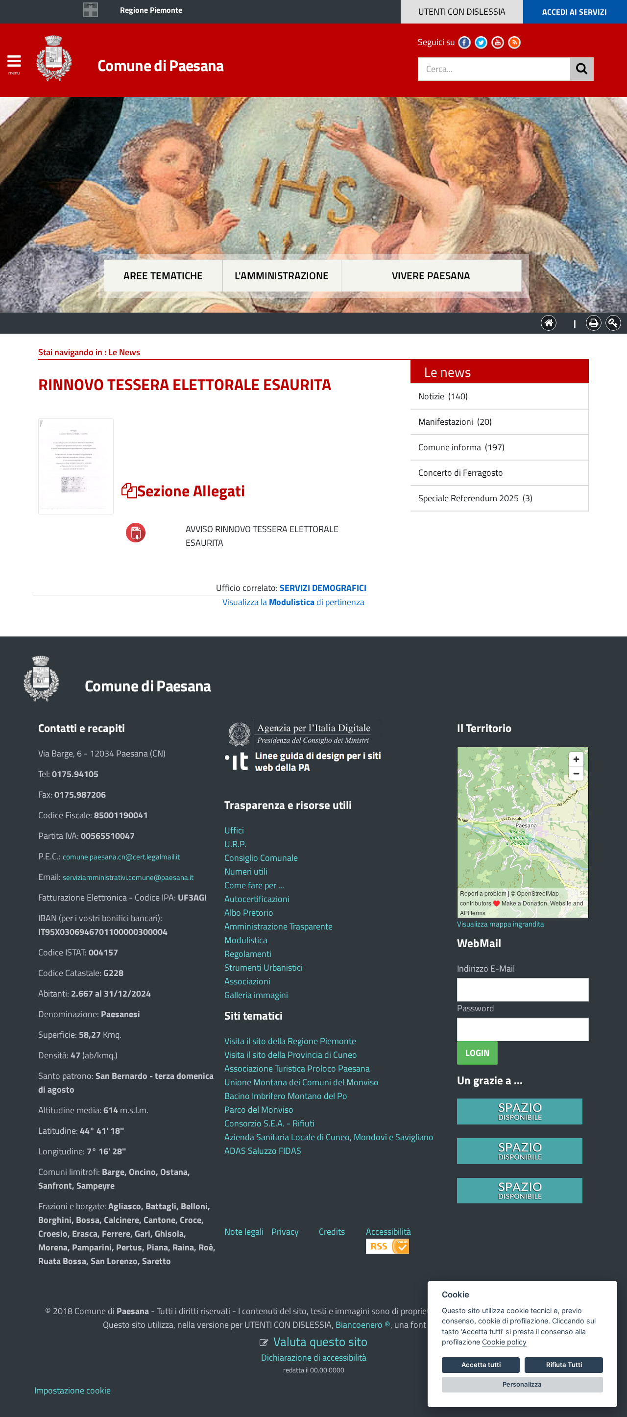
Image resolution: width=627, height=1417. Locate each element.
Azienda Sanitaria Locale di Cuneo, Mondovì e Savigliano (329, 1137)
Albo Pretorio (248, 912)
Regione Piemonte (151, 10)
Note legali (244, 1231)
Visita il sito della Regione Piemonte (290, 1041)
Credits (332, 1231)
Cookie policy (504, 1342)
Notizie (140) (442, 396)
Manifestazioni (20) (454, 421)
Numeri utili (245, 871)
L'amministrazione (282, 275)
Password (475, 1008)
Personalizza (522, 1384)
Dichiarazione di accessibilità (313, 1357)
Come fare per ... (254, 885)
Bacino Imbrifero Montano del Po (285, 1095)
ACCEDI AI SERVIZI (574, 12)
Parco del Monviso (258, 1109)
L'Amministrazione (306, 322)
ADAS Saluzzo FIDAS (262, 1150)
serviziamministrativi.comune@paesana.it (128, 877)
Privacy (285, 1231)
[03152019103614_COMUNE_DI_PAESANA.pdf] (135, 531)
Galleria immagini (256, 995)
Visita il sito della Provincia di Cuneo (290, 1054)
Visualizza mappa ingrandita (500, 923)
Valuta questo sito (320, 1341)
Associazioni (247, 981)
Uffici (234, 830)
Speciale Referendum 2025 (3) (474, 498)
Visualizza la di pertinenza (293, 602)
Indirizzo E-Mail (486, 968)
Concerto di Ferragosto (459, 472)
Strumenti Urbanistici (263, 967)
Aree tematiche (163, 275)
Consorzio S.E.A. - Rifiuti (269, 1123)
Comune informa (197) (460, 447)
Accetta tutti (481, 1364)
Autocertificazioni (256, 898)
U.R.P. (235, 844)
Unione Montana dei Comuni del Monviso (301, 1082)
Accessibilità (388, 1231)
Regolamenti (247, 953)
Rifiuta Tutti (564, 1364)
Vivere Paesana (431, 275)
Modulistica (245, 940)
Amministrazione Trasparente (278, 926)
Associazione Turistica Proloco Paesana (297, 1068)
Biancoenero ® (363, 1324)
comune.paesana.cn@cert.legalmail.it (121, 856)
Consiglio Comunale (261, 857)
